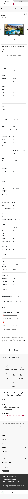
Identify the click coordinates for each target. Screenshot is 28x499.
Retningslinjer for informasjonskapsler (9, 479)
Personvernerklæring (5, 478)
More (24, 430)
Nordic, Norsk (6, 467)
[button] (14, 29)
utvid (26, 42)
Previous (0, 29)
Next (27, 29)
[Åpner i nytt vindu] (3, 471)
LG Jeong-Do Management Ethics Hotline (12, 492)
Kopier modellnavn (5, 17)
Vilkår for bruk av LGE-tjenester (12, 476)
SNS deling (26, 14)
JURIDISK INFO (13, 478)
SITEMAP (3, 476)
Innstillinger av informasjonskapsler (8, 481)
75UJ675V (12, 362)
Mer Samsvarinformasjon (10, 329)
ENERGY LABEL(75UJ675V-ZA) (11, 315)
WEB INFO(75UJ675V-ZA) (10, 325)
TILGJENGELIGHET (5, 483)
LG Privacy (12, 483)
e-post (3, 443)
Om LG (17, 481)
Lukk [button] (13, 64)
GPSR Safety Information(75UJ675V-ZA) (13, 322)
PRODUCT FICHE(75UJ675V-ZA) (11, 318)
